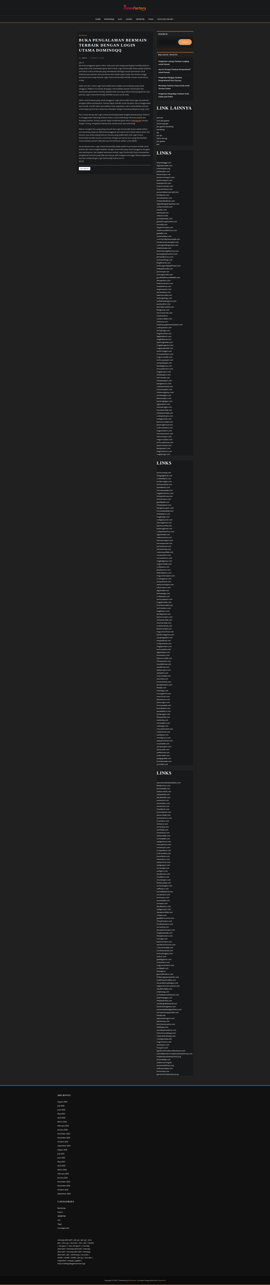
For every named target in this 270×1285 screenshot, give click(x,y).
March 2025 (62, 1170)
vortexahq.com (163, 827)
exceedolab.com (163, 900)
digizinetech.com (163, 404)
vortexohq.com (163, 927)
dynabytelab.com (163, 797)
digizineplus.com (163, 652)
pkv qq (76, 1240)
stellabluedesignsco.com (166, 301)
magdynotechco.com (165, 493)
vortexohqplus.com (164, 886)
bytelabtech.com (163, 487)
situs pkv (73, 1243)
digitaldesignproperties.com (168, 204)
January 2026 (62, 1130)
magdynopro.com (164, 372)
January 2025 (62, 1178)
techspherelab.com (164, 620)
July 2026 (60, 1106)
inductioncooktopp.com (166, 1033)
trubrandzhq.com (164, 853)
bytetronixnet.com (164, 445)
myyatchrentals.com (165, 227)
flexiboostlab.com (164, 883)
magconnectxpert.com (166, 576)
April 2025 (61, 1166)
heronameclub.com (164, 313)
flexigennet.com (163, 310)
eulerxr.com (161, 956)
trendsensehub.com (165, 950)
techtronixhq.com (164, 472)
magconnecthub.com (165, 632)
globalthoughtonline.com (167, 221)
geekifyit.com (162, 233)
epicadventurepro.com (166, 930)
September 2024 (64, 1194)
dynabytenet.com (164, 614)
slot (80, 1243)
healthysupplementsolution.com (170, 324)
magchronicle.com (164, 333)
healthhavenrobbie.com (166, 980)
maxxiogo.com (162, 690)
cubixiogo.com (162, 726)
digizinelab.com (163, 590)
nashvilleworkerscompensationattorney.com (174, 1054)
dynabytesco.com (164, 906)
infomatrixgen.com (164, 407)
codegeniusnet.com (164, 520)
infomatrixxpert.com (165, 540)
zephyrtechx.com (163, 862)
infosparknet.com (164, 661)
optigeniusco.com (164, 841)
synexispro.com (163, 1045)
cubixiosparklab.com (165, 552)
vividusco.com (162, 824)
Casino (129, 19)
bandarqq (161, 129)
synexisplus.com (163, 803)
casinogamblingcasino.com (167, 245)
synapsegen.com (163, 714)
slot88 (59, 1257)
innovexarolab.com (164, 410)
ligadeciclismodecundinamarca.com (171, 1051)
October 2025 (62, 1142)
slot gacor (63, 1246)
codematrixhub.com (165, 386)
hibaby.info (161, 1015)
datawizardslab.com (165, 912)
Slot (120, 19)
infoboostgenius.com (165, 392)
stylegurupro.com (164, 909)
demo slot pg (162, 138)
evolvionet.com (163, 800)
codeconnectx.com (164, 537)
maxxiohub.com (163, 833)
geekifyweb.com (163, 502)
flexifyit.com (161, 688)
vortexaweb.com (163, 838)
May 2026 (61, 1114)
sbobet (91, 1243)
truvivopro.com (163, 821)
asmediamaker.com (164, 218)
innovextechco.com (164, 558)
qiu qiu (159, 135)
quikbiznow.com (163, 752)
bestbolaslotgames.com (166, 1006)
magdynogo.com (163, 454)
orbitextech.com (163, 962)
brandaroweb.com (164, 761)
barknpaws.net (163, 213)
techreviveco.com (164, 608)
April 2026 (61, 1118)
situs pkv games (163, 121)
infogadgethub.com (164, 475)
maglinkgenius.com (164, 561)
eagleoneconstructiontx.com (168, 986)
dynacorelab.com (164, 815)
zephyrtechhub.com (165, 741)
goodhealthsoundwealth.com (168, 277)
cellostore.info (162, 215)
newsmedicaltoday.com (166, 1036)
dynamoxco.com (163, 699)
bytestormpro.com (164, 942)
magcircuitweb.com (164, 357)
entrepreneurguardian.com (168, 1012)
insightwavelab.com (164, 933)
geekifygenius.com (164, 959)
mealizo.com (162, 210)
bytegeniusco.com (164, 383)
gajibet (78, 1260)
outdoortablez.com (164, 319)
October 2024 (62, 1190)
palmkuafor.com (163, 171)
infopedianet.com (164, 640)
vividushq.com (162, 720)
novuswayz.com (163, 868)
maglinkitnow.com (164, 339)
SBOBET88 (140, 19)
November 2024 (63, 1186)
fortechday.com (163, 1071)
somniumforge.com (164, 260)
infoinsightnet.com (164, 523)
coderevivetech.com (165, 428)
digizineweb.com (163, 534)
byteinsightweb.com (165, 342)
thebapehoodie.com (165, 269)
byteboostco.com (164, 570)
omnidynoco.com (164, 738)
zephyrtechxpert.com (165, 584)
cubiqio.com (162, 915)
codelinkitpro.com (164, 478)
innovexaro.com (163, 655)
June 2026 (61, 1110)
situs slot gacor (75, 1246)
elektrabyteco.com (164, 573)
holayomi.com (162, 1048)
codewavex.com (163, 567)
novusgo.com (162, 939)
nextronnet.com (163, 696)
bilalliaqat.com (162, 1027)
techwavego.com (163, 593)
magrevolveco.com (164, 431)
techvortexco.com (164, 499)
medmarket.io (162, 316)
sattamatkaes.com (164, 236)
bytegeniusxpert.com (165, 508)
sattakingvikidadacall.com (167, 1003)
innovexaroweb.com (165, 605)
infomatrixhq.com (164, 549)
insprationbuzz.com (164, 189)
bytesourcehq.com (164, 526)
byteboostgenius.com (165, 635)
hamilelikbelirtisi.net (165, 892)
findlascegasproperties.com (168, 977)
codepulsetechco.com (165, 531)
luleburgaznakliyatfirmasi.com (169, 266)
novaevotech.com (164, 555)
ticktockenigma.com (165, 953)
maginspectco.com (164, 451)
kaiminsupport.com (164, 180)
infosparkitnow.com (165, 496)
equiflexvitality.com (164, 989)
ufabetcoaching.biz (164, 1062)
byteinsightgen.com (164, 401)
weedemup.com (163, 1021)
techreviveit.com (163, 378)
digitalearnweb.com (164, 165)
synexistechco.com (164, 818)
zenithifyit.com (162, 830)
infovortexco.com (164, 587)
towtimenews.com (164, 248)
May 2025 (61, 1162)
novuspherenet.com (165, 729)
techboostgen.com (164, 481)
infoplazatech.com (164, 505)
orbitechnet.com (163, 732)
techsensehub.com (164, 484)
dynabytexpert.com (164, 685)
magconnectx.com (164, 1042)
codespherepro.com (165, 416)
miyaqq (71, 1260)
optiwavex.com (163, 735)
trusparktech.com (164, 850)
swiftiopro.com (163, 889)
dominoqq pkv (162, 123)
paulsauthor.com (163, 304)
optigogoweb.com (164, 758)
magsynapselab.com (165, 348)
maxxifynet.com (163, 809)
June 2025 (61, 1158)
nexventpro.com (163, 859)
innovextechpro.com (165, 354)
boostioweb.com (163, 788)
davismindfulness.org (165, 1065)
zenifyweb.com (162, 968)
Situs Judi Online (165, 19)
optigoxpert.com (163, 865)
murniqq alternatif (74, 1252)
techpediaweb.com (164, 363)
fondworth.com (163, 195)
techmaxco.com (163, 897)
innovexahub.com (164, 812)
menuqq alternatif (64, 1240)
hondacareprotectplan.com (168, 242)
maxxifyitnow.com (164, 664)
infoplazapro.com (164, 375)
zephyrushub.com (164, 791)
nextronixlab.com (164, 676)
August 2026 (62, 1102)
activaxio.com (162, 903)
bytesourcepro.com (164, 617)
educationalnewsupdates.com (169, 783)
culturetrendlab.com (165, 947)
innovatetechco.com (165, 369)
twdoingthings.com (164, 298)
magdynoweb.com (164, 602)
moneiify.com (162, 224)
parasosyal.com (163, 271)
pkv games (84, 169)
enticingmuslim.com (165, 274)
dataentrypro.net (163, 174)
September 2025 (64, 1146)
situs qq (65, 1243)
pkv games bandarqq (165, 126)
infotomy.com (162, 322)
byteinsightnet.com (164, 528)
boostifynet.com (163, 856)
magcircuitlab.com (164, 564)
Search (163, 34)
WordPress (132, 1280)
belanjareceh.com (164, 183)
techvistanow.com (164, 546)
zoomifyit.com (162, 764)
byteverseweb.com (164, 629)
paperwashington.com (166, 1018)
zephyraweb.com (163, 836)
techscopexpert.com (165, 360)
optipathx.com (162, 673)
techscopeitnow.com (165, 442)
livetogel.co (161, 971)
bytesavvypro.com (164, 398)
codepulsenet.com (164, 643)
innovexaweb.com (164, 705)
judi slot (160, 118)
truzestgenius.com (164, 579)
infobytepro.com (163, 514)
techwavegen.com (164, 395)
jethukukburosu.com (165, 257)
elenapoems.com (163, 280)
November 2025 (63, 1138)
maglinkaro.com (163, 611)
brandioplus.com (163, 708)
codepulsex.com (163, 596)
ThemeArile (161, 1280)
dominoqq (75, 1255)
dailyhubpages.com (164, 998)
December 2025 (63, 1134)
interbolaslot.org (163, 168)
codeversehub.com (164, 626)
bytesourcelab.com (164, 658)
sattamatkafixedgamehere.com (169, 1009)
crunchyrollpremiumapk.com (168, 239)
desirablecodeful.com (165, 307)
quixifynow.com (163, 667)
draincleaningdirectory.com (168, 251)
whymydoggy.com (164, 162)
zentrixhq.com (162, 679)
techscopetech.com (164, 599)
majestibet (61, 1260)
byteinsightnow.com (165, 425)
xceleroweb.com (163, 755)
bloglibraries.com (164, 263)
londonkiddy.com (164, 1059)
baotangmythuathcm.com (167, 254)
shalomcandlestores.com (167, 230)
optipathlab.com (163, 794)
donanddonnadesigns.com (167, 983)
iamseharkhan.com (164, 198)
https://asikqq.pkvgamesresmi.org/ (71, 1263)
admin (83, 58)
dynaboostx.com (163, 874)
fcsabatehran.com (164, 286)
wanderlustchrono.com (166, 945)
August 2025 (62, 1150)
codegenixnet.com (164, 419)
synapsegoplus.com (165, 637)
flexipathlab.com (163, 717)
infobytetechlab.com (165, 413)
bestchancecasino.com (166, 1024)
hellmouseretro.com (165, 283)
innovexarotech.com (165, 433)
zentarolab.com (163, 749)
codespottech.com (164, 327)
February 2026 (63, 1126)
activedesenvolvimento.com (168, 995)
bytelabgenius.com (164, 366)
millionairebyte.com (165, 1068)
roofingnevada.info (164, 1039)
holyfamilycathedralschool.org (169, 1056)
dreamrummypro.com (166, 177)
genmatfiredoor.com (165, 974)
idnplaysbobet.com (164, 1000)
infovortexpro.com (164, 436)
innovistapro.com (164, 880)
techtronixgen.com (164, 351)
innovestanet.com (164, 682)
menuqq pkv (136, 120)
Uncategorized (63, 1228)
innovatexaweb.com (165, 490)
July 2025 (60, 1154)
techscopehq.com (164, 649)
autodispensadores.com (166, 1030)
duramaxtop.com (164, 292)
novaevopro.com (163, 847)
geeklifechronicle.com (165, 918)
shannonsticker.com (165, 186)
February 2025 (63, 1174)
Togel (151, 19)
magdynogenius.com (165, 345)
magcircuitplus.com (164, 439)
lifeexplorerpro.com (165, 936)
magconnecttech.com (165, 965)
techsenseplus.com (164, 389)
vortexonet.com (163, 806)
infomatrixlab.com (164, 623)
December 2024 (63, 1182)
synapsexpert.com (164, 746)
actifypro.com (162, 871)
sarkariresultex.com (165, 207)
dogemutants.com (164, 289)
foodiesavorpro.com (165, 924)
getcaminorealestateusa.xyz (168, 1074)
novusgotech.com (164, 693)
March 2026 (62, 1122)
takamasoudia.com (164, 295)
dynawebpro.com (164, 711)
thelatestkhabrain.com (166, 201)
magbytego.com (163, 517)
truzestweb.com (163, 743)
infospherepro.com (164, 921)
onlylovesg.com (163, 992)
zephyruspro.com (164, 670)
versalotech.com (163, 894)
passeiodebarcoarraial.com (168, 192)
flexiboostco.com (163, 785)
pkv (158, 144)
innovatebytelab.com (165, 511)
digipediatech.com (164, 336)
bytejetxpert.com (163, 448)
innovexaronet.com (164, 543)
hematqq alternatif (74, 1249)
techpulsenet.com (164, 581)
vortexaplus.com (163, 723)
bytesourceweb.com (165, 422)
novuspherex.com (164, 844)
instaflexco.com (163, 877)
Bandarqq (109, 19)
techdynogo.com (163, 330)
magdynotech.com (164, 646)
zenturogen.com (163, 702)
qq (158, 132)
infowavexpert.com (164, 380)
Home (98, 19)
